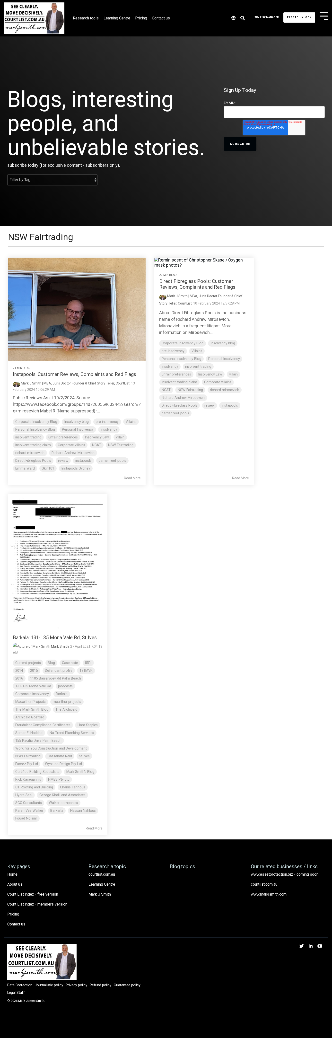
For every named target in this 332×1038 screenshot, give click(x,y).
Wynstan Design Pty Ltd (63, 764)
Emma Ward (25, 468)
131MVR (86, 671)
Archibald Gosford (29, 717)
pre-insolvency (107, 422)
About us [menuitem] (14, 884)
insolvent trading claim (33, 445)
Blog (51, 663)
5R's (88, 663)
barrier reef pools (112, 461)
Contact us (161, 18)
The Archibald (66, 709)
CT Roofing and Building (34, 787)
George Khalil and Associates (62, 795)
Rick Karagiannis (28, 779)
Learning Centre (117, 18)
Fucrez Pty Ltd (26, 764)
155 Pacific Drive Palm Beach (38, 741)
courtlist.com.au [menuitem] (101, 874)
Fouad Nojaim (26, 818)
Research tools (86, 18)
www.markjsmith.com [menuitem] (269, 894)
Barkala (62, 694)
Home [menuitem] (12, 874)
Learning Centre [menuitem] (101, 884)
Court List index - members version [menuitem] (37, 904)
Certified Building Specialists (37, 772)
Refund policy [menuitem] (100, 985)
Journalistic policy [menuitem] (49, 985)
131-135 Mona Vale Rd (33, 686)
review (63, 461)
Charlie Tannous (72, 787)
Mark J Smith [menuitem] (99, 894)
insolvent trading (28, 437)
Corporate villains (71, 445)
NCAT (96, 445)
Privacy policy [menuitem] (76, 985)
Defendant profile (58, 671)
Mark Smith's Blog (80, 772)
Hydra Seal (23, 795)
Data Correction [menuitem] (19, 985)
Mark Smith (59, 646)
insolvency (109, 429)
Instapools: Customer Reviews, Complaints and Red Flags (74, 374)
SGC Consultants (28, 803)
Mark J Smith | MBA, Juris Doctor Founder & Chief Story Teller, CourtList (75, 383)
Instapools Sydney (75, 468)
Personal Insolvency (78, 429)
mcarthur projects (67, 702)
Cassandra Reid (60, 756)
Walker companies (63, 803)
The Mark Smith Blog (31, 709)
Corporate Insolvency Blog (36, 422)
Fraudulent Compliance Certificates (42, 725)
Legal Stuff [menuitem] (16, 993)
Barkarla (56, 811)
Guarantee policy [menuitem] (127, 985)
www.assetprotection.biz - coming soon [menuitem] (284, 874)
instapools (83, 461)
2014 (19, 671)
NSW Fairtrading (120, 445)
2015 (34, 671)
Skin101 (48, 468)
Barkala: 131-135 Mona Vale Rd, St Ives (55, 637)
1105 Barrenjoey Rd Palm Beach (55, 678)
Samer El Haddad (29, 733)
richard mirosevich (29, 453)
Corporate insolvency (32, 694)
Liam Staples (88, 725)
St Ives (84, 756)
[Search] (242, 18)
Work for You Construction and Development (51, 748)
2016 (19, 678)
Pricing (141, 18)
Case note (70, 663)
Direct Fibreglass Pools (33, 461)
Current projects (28, 663)
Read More (132, 478)
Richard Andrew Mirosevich (73, 453)
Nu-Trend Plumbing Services (72, 733)
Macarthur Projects (30, 702)
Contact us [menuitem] (16, 924)
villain (120, 437)
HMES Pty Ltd (59, 779)
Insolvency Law (97, 437)
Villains (131, 422)
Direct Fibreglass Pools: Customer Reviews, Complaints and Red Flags (197, 284)
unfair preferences (63, 437)
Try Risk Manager (267, 17)
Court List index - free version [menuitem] (32, 894)
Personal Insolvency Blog (35, 429)
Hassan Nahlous (83, 811)
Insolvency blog (76, 422)
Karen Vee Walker (29, 811)
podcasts (65, 686)
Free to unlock (299, 17)
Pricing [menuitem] (13, 914)
